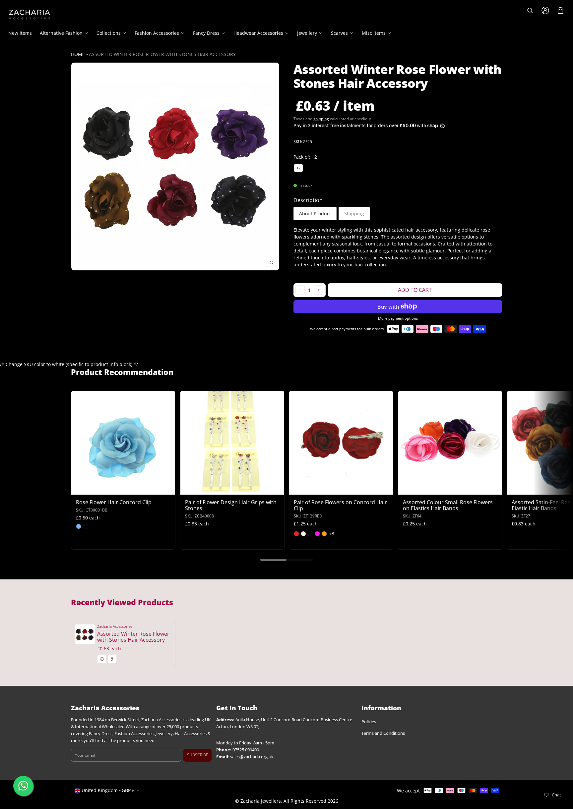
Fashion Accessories (157, 33)
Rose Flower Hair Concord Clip (114, 502)
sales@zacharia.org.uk (252, 757)
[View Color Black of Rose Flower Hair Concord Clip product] (85, 526)
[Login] (545, 10)
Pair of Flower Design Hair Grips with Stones (231, 505)
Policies (368, 722)
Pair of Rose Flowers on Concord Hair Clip (340, 505)
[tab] (315, 213)
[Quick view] (79, 489)
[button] (530, 10)
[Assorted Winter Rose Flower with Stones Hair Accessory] (123, 644)
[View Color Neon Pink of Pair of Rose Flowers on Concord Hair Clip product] (317, 533)
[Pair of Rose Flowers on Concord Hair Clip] (341, 443)
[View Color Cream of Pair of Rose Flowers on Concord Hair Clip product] (303, 533)
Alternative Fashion (61, 33)
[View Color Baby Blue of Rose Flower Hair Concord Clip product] (78, 526)
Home (78, 54)
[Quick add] (92, 489)
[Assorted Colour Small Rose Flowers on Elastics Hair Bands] (450, 443)
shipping (321, 119)
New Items (20, 33)
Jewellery (307, 33)
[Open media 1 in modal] (175, 166)
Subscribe (197, 755)
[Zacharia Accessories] (29, 15)
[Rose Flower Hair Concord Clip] (123, 443)
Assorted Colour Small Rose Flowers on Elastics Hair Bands (448, 505)
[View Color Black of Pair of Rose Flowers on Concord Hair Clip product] (310, 533)
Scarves (339, 33)
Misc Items (374, 33)
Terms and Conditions (383, 733)
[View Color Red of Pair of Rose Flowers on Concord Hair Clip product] (296, 533)
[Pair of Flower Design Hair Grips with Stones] (232, 443)
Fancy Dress (206, 33)
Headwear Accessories (258, 33)
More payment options (398, 318)
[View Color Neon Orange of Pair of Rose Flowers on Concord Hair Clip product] (324, 533)
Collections (108, 33)
